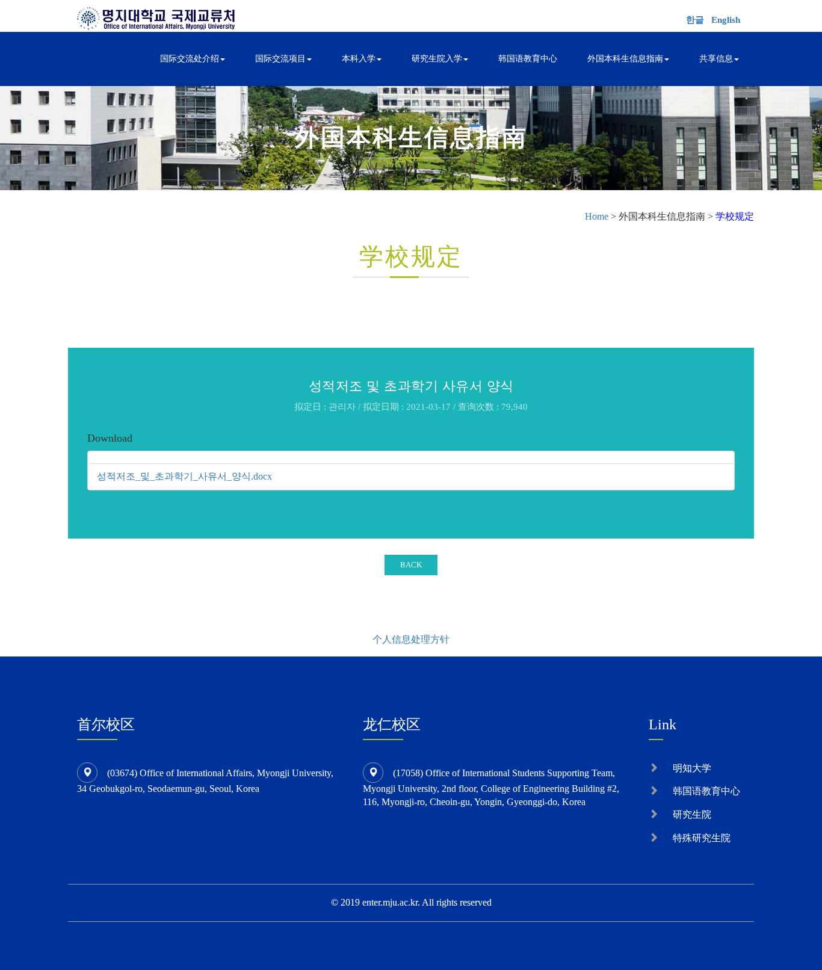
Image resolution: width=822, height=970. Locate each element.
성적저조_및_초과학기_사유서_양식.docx (184, 476)
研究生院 (692, 814)
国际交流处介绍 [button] (189, 58)
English (725, 20)
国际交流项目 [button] (280, 58)
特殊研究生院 (702, 838)
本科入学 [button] (358, 58)
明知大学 (692, 768)
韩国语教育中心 (527, 58)
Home (596, 216)
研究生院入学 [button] (437, 58)
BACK (411, 564)
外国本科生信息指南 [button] (625, 58)
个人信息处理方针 (411, 639)
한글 (695, 20)
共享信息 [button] (716, 58)
